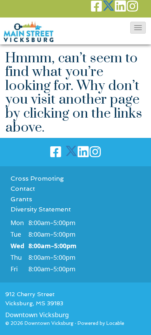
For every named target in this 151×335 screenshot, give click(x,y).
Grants (21, 199)
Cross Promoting (37, 178)
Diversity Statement (41, 209)
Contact (23, 188)
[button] (138, 28)
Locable (115, 323)
